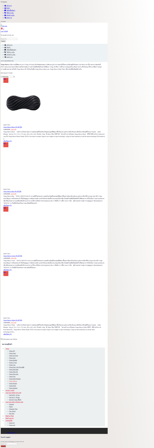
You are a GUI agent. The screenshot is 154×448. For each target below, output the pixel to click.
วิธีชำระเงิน (10, 13)
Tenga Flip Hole (13, 369)
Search (3, 41)
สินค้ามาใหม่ (10, 416)
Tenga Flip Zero (13, 374)
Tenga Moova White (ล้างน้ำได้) (12, 320)
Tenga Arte (12, 358)
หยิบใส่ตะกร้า (7, 141)
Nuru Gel (12, 423)
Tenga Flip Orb (13, 372)
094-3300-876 (11, 432)
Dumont (11, 404)
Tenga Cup (12, 365)
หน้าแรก (9, 5)
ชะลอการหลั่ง (10, 390)
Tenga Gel (12, 425)
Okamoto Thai (13, 409)
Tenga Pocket (13, 383)
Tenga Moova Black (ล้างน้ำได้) (12, 127)
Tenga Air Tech (13, 355)
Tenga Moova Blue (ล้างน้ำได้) (12, 191)
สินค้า (8, 8)
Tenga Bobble (13, 360)
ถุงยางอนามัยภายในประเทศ (14, 402)
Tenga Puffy (12, 386)
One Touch (12, 411)
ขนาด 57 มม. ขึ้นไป (15, 399)
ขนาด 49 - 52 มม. (14, 395)
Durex (11, 406)
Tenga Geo (12, 376)
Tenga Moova (13, 381)
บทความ (9, 17)
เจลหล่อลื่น (9, 420)
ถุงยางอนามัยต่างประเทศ (13, 393)
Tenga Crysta (13, 362)
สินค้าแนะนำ (10, 418)
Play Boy (11, 413)
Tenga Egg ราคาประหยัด (16, 367)
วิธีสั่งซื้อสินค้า (10, 10)
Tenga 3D (12, 351)
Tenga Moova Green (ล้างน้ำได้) (12, 256)
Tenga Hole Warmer (15, 379)
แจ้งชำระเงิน (10, 15)
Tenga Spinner (13, 388)
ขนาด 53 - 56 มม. (14, 397)
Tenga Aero (12, 353)
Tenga (7, 348)
